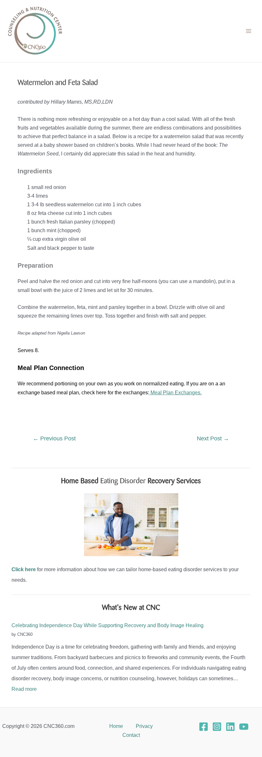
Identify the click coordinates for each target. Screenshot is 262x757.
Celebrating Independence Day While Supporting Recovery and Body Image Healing (108, 625)
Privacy (144, 726)
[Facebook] (203, 726)
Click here (24, 569)
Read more (24, 689)
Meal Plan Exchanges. (175, 392)
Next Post (213, 438)
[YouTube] (244, 726)
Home (116, 726)
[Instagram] (217, 726)
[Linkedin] (230, 726)
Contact (131, 735)
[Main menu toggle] (248, 31)
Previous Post (54, 438)
